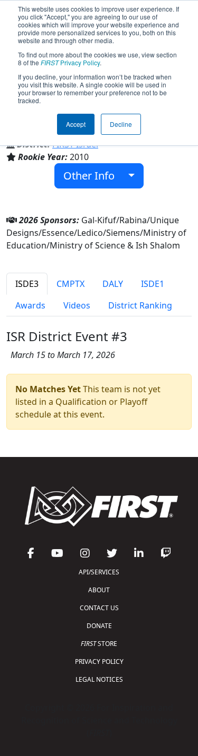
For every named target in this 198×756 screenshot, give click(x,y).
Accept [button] (76, 124)
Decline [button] (121, 124)
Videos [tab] (76, 305)
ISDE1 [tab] (152, 284)
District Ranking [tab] (140, 305)
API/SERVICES (99, 572)
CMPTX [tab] (70, 284)
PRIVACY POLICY (99, 661)
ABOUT (99, 589)
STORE (99, 643)
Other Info (92, 175)
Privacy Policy (70, 62)
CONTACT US (99, 607)
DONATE (99, 625)
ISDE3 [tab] (27, 284)
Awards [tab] (30, 305)
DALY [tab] (112, 284)
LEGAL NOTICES (99, 679)
